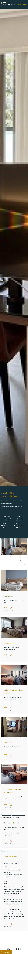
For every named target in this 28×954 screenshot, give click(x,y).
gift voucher (7, 952)
